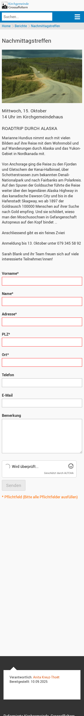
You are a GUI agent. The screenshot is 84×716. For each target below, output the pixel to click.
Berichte (21, 26)
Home (6, 26)
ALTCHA (69, 473)
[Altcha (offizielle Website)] (71, 467)
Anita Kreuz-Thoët (46, 677)
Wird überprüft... (25, 466)
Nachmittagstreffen (45, 26)
